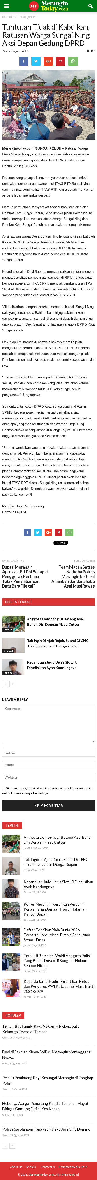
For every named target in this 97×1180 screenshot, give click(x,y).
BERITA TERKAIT (18, 602)
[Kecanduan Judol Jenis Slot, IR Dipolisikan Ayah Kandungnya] (13, 667)
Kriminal (8, 651)
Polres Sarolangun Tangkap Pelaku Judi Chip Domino (46, 1129)
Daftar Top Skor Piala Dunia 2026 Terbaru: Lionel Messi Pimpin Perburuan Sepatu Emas (57, 935)
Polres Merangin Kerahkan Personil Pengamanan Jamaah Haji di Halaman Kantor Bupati (55, 909)
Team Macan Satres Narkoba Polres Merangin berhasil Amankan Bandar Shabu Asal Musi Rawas (73, 576)
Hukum (8, 629)
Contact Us (48, 1167)
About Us (16, 1167)
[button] (90, 6)
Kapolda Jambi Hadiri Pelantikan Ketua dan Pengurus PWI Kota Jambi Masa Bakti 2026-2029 (59, 986)
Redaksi (31, 1167)
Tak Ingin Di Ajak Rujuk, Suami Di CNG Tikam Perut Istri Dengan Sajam (55, 862)
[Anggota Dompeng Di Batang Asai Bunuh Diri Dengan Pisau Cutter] (13, 624)
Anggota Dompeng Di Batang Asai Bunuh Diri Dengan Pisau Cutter (58, 840)
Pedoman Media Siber (73, 1167)
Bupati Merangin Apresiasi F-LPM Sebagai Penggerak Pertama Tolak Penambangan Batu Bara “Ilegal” (25, 576)
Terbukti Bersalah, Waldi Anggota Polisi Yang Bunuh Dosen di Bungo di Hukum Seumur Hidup (57, 960)
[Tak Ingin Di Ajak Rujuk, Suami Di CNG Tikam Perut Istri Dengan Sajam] (13, 645)
